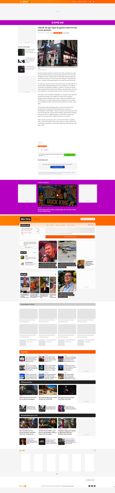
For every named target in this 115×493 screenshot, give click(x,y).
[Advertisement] (86, 408)
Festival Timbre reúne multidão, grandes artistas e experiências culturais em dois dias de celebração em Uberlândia (51, 441)
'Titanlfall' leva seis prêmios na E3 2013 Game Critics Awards (31, 408)
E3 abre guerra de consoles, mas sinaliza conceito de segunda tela (70, 408)
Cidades (65, 372)
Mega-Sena (47, 372)
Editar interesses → (91, 224)
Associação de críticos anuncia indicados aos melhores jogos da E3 (51, 408)
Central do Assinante (82, 1)
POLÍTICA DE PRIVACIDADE (68, 486)
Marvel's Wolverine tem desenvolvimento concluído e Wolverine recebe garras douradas (27, 432)
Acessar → (35, 252)
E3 (41, 149)
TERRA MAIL (74, 1)
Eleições (65, 355)
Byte (45, 364)
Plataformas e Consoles (24, 429)
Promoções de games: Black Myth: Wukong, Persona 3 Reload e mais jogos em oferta (70, 441)
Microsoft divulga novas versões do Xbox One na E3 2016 (48, 398)
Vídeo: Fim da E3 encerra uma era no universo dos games (27, 398)
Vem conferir (28, 247)
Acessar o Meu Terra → (37, 219)
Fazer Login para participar (57, 167)
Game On (46, 149)
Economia (27, 364)
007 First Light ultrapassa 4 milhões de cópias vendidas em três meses (32, 441)
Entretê (46, 355)
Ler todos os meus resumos (70, 236)
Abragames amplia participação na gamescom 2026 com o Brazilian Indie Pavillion (67, 432)
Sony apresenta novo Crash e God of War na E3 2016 (66, 398)
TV (25, 355)
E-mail (90, 1)
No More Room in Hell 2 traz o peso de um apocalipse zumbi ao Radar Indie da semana (48, 432)
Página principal (26, 2)
